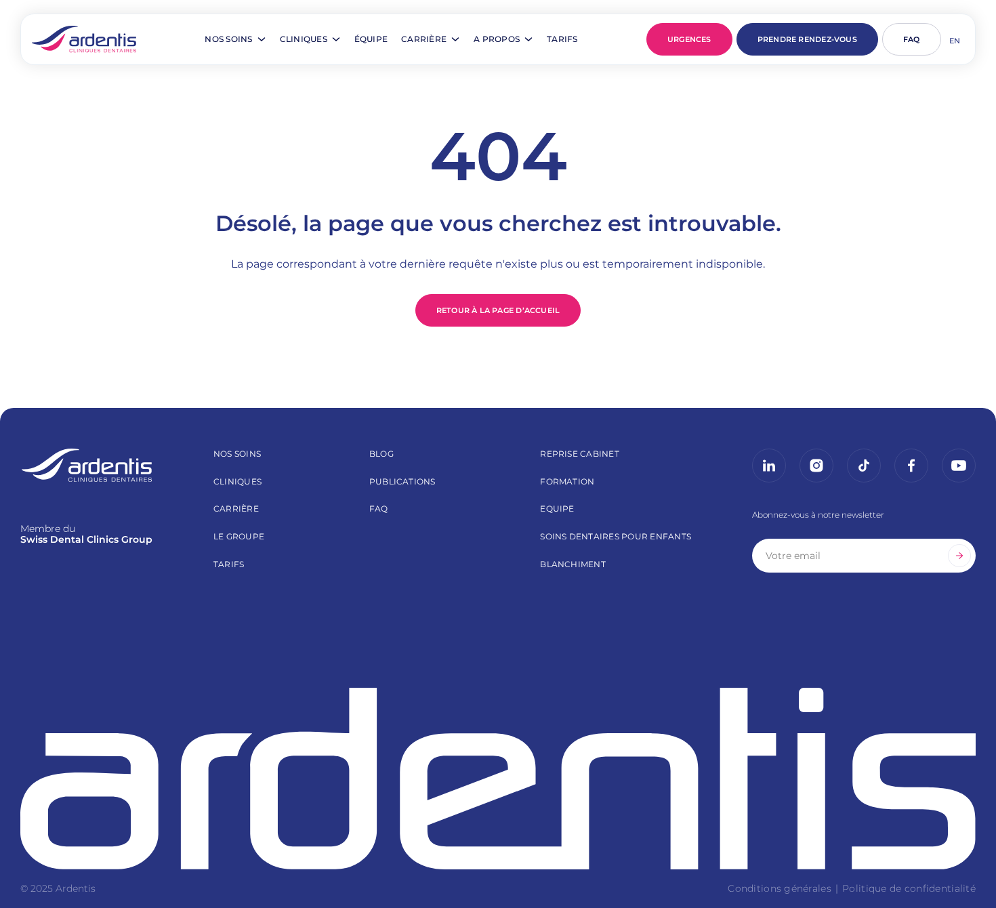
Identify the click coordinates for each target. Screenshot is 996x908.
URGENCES (689, 39)
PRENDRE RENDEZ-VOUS (807, 39)
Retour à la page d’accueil (498, 310)
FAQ (911, 39)
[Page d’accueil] (84, 39)
